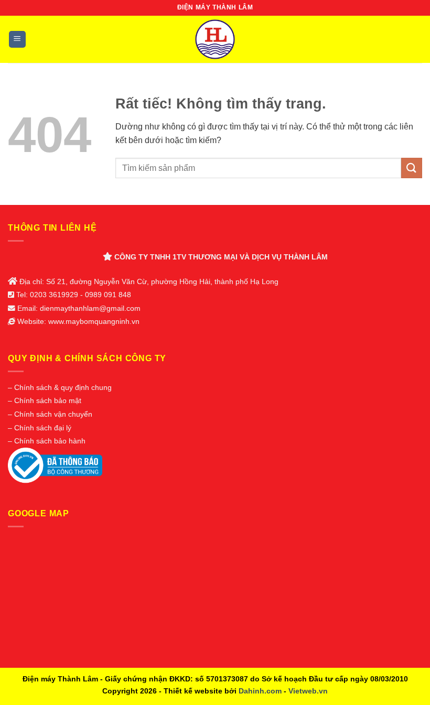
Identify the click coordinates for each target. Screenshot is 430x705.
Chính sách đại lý (42, 428)
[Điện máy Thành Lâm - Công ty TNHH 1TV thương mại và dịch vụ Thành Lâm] (215, 39)
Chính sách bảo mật (47, 401)
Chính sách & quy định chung (63, 388)
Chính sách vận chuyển (53, 414)
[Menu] (17, 39)
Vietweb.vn (308, 691)
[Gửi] (411, 168)
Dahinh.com (260, 691)
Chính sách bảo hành (49, 441)
